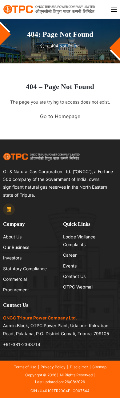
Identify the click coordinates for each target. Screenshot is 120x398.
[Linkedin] (9, 209)
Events (70, 265)
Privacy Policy (53, 367)
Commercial (15, 279)
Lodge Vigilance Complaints (79, 240)
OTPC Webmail (78, 286)
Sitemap (99, 367)
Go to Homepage (60, 116)
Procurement (16, 289)
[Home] (42, 45)
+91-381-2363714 (21, 344)
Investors (12, 257)
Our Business (16, 247)
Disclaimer (79, 367)
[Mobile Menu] (114, 9)
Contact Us (74, 276)
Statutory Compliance (25, 268)
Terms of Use (25, 367)
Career (70, 255)
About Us (12, 236)
